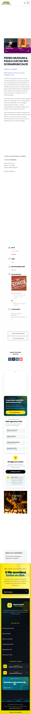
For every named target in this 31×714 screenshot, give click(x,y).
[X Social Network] (13, 359)
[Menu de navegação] (28, 3)
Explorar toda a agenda (14, 617)
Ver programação (15, 412)
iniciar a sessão (14, 556)
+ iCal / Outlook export (17, 338)
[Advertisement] (15, 22)
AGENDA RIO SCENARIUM (10, 69)
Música (15, 315)
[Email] (21, 359)
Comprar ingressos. (9, 171)
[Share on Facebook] (9, 359)
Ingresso (13, 270)
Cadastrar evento (15, 471)
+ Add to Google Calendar (18, 333)
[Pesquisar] (24, 3)
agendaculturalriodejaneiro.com (15, 708)
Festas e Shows (17, 313)
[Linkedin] (17, 359)
